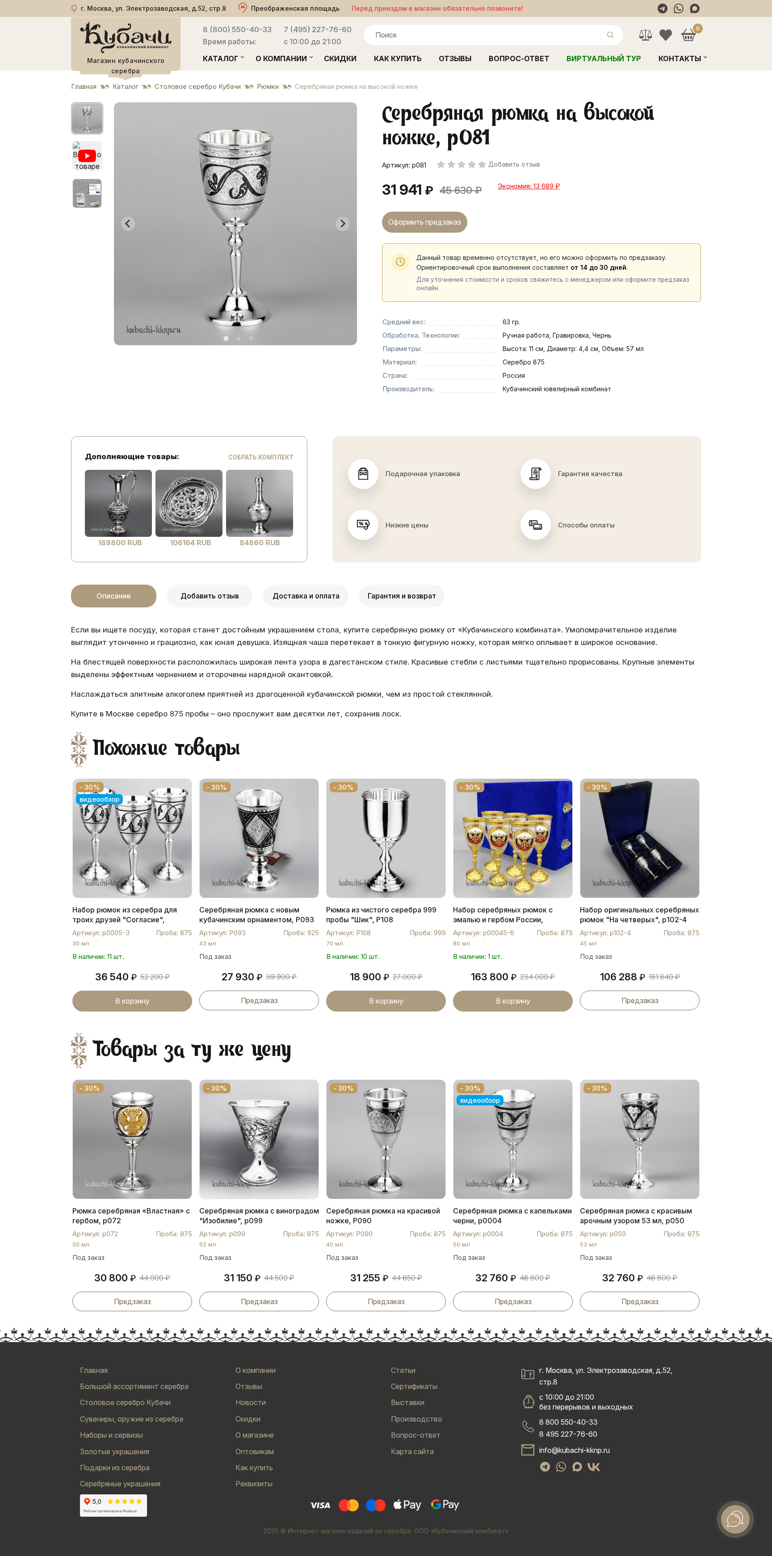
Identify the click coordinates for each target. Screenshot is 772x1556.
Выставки (407, 1402)
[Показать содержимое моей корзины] (688, 35)
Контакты (680, 58)
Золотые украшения (114, 1451)
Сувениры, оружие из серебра (131, 1418)
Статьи (403, 1370)
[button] (87, 118)
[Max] (694, 8)
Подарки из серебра (115, 1467)
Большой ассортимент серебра (134, 1386)
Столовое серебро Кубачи (125, 1402)
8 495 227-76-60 (568, 1434)
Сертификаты (414, 1386)
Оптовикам (254, 1451)
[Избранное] (665, 35)
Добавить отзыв (209, 595)
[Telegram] (662, 8)
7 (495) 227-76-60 (318, 29)
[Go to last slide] (128, 224)
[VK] (593, 1467)
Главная (94, 1370)
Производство (416, 1418)
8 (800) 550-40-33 (237, 29)
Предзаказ (259, 1000)
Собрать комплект (261, 457)
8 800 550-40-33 (568, 1422)
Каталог (220, 58)
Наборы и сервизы (111, 1435)
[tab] (225, 338)
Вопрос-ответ (519, 58)
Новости (250, 1402)
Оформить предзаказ (424, 222)
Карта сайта (412, 1451)
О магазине (254, 1435)
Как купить (398, 58)
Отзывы (455, 58)
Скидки (340, 58)
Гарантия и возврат (402, 595)
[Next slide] (343, 224)
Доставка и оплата (306, 595)
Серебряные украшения (120, 1483)
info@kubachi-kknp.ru (574, 1450)
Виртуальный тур (603, 58)
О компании (281, 58)
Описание (113, 595)
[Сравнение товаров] (645, 35)
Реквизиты (254, 1483)
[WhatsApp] (678, 8)
